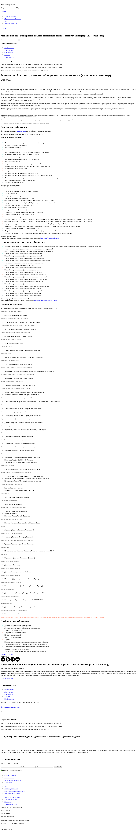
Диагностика (8, 50)
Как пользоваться (10, 16)
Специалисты (8, 52)
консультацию (21, 131)
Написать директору (11, 799)
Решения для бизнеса (11, 23)
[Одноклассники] (8, 659)
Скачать (3, 28)
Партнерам (7, 802)
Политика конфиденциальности (14, 791)
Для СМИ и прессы (10, 804)
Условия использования (12, 793)
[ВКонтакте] (3, 659)
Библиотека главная (7, 654)
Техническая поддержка (12, 797)
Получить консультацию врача (10, 707)
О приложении (9, 778)
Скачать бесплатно (7, 678)
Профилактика (9, 57)
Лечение (7, 55)
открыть (3, 11)
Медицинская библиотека (12, 19)
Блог (5, 21)
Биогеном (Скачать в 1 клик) (49, 238)
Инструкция (8, 782)
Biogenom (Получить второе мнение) (46, 300)
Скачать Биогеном (10, 775)
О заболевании (9, 48)
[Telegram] (12, 659)
